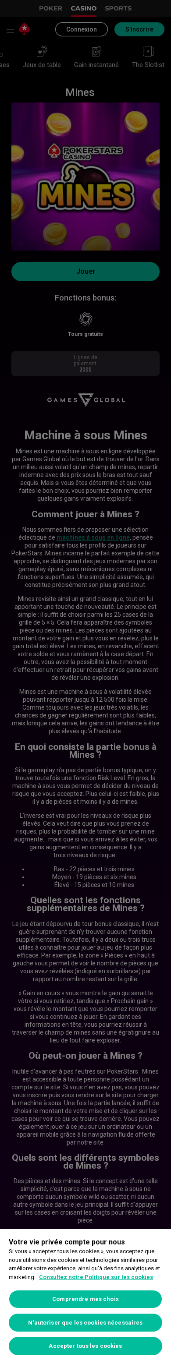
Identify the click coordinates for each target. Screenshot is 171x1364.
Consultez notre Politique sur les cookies (96, 1277)
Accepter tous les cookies (85, 1346)
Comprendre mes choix (85, 1299)
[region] (85, 1296)
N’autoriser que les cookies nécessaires (85, 1322)
